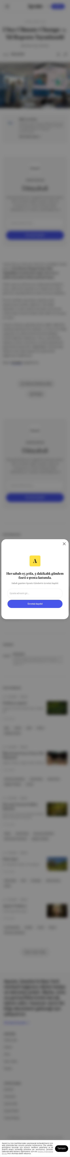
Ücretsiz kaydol (35, 604)
